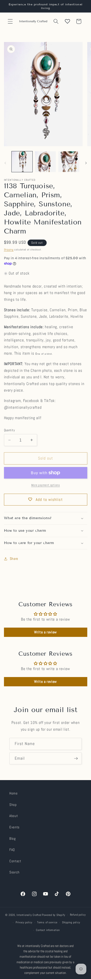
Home (13, 793)
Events (14, 827)
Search (14, 872)
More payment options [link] (45, 485)
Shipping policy (71, 922)
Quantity (9, 430)
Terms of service (47, 922)
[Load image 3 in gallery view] (68, 161)
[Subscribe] (75, 758)
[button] (10, 21)
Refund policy (78, 915)
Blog (12, 838)
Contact (15, 861)
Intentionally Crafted (29, 915)
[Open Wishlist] (67, 21)
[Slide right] (86, 163)
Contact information (48, 930)
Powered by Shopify (53, 915)
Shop (13, 804)
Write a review (45, 632)
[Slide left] (5, 163)
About (13, 816)
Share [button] (14, 558)
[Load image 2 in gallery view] (45, 161)
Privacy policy (24, 922)
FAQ (12, 849)
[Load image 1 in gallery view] (22, 161)
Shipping (9, 249)
